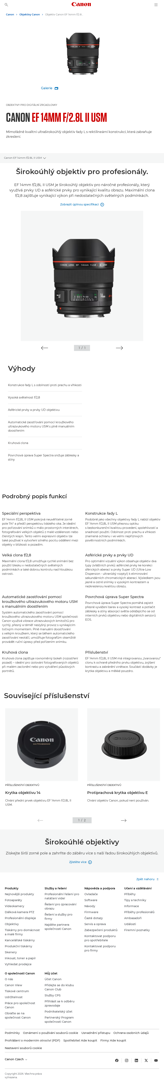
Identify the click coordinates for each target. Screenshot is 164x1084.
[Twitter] (146, 1060)
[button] (44, 348)
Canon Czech (15, 1059)
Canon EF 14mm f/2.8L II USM (23, 157)
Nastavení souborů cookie (23, 1048)
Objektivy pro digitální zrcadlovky (31, 104)
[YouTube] (156, 1060)
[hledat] (6, 5)
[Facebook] (116, 1060)
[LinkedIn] (136, 1060)
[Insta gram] (126, 1060)
